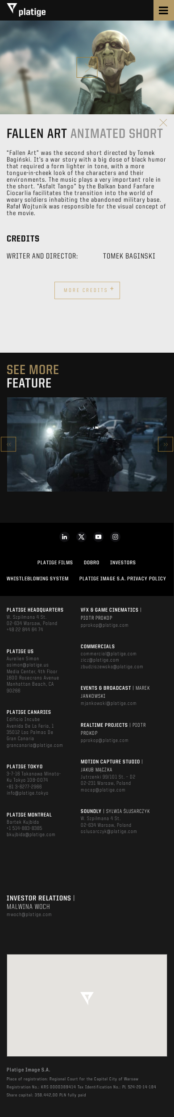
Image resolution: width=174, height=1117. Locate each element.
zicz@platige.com (100, 660)
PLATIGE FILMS (55, 563)
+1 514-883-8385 (24, 828)
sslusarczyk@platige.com (109, 831)
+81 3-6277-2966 (24, 787)
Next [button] (165, 444)
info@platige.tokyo (28, 793)
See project (86, 463)
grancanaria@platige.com (35, 745)
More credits (89, 289)
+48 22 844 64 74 (25, 630)
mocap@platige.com (103, 790)
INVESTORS (123, 563)
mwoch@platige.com (29, 914)
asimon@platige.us (28, 665)
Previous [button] (8, 444)
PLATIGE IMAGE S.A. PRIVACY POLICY (122, 579)
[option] (87, 444)
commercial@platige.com (109, 654)
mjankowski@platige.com (109, 703)
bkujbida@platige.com (31, 835)
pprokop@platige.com (105, 625)
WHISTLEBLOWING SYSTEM (38, 579)
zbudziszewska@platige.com (112, 667)
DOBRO (91, 563)
